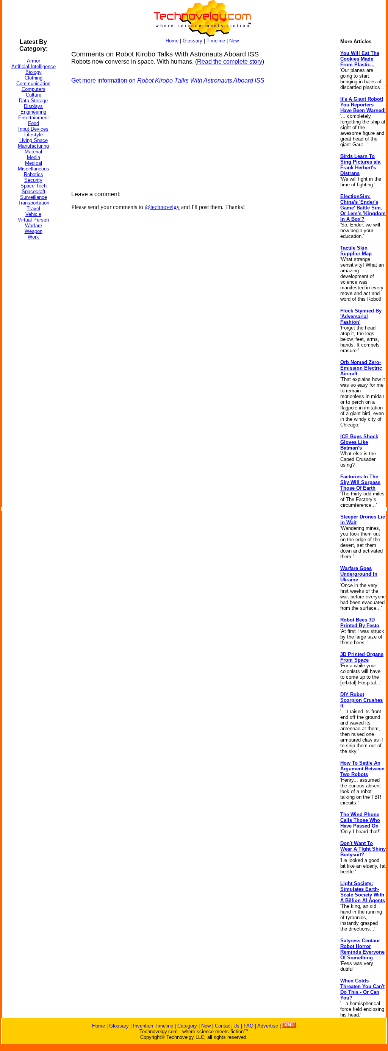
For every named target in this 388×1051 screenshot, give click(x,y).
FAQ (248, 1026)
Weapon (33, 231)
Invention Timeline (153, 1026)
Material (33, 152)
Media (33, 157)
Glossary (192, 41)
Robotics (33, 174)
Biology (33, 72)
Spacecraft (33, 191)
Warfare (33, 225)
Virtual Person (33, 220)
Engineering (33, 112)
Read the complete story (229, 61)
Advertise (267, 1026)
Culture (33, 95)
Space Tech (33, 186)
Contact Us (227, 1026)
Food (33, 123)
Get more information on (167, 80)
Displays (33, 106)
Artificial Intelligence (33, 66)
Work (33, 237)
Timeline (216, 41)
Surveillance (33, 197)
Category (187, 1026)
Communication (33, 83)
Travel (33, 208)
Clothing (33, 78)
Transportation (33, 203)
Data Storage (33, 100)
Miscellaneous (33, 169)
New (234, 41)
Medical (33, 163)
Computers (33, 89)
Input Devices (33, 129)
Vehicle (33, 214)
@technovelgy (162, 207)
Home (172, 41)
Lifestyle (33, 134)
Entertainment (33, 117)
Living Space (33, 140)
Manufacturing (33, 146)
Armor (33, 61)
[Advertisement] (32, 359)
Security (33, 180)
